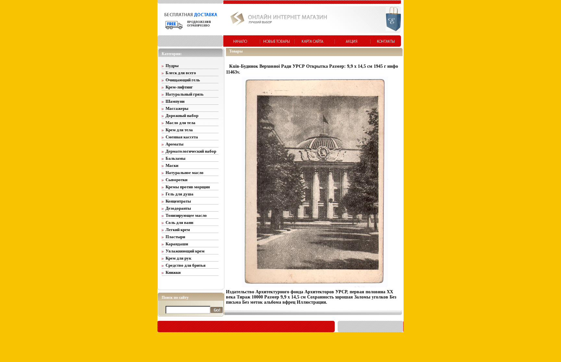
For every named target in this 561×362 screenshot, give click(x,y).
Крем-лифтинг (179, 87)
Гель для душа (179, 194)
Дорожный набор (182, 115)
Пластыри (175, 236)
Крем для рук (178, 258)
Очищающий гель (183, 79)
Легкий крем (178, 229)
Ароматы (174, 144)
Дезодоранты (178, 208)
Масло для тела (180, 122)
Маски (172, 165)
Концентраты (178, 201)
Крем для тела (179, 129)
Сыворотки (176, 179)
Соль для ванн (179, 222)
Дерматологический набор (191, 151)
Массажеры (177, 108)
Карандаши (177, 243)
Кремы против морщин (188, 186)
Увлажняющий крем (185, 251)
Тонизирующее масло (186, 215)
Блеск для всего (181, 72)
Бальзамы (175, 158)
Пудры (172, 65)
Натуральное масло (185, 172)
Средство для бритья (186, 265)
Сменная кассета (182, 136)
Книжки (173, 272)
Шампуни (175, 101)
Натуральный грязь (185, 94)
